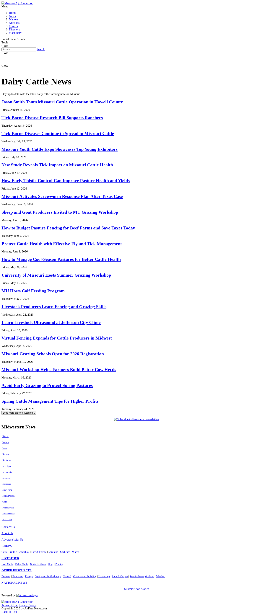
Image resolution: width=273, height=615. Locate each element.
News (12, 16)
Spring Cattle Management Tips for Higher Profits (49, 401)
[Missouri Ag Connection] (17, 3)
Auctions (14, 22)
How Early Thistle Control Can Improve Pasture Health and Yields (65, 180)
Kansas (5, 454)
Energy (29, 576)
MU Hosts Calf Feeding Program (33, 290)
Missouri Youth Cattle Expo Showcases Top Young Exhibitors (59, 149)
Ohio (4, 501)
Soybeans (65, 552)
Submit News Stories (136, 588)
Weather (160, 576)
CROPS (6, 545)
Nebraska (6, 484)
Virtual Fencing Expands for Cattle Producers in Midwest (56, 338)
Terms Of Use (9, 605)
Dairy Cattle (21, 564)
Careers (13, 26)
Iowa (4, 448)
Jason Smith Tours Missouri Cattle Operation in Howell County (62, 101)
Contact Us (8, 526)
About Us (7, 533)
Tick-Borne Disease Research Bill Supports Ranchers (52, 117)
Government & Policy (84, 576)
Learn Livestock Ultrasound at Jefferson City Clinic (51, 322)
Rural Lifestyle (120, 576)
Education (17, 576)
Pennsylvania (8, 507)
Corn (4, 552)
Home (12, 12)
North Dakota (8, 496)
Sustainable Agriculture (142, 576)
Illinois (5, 436)
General (67, 576)
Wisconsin (7, 519)
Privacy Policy (27, 605)
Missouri (6, 478)
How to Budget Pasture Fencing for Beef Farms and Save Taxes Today (68, 228)
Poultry (59, 564)
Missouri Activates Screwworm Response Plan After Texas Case (62, 196)
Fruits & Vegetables (19, 552)
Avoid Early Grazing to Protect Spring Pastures (47, 385)
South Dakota (8, 513)
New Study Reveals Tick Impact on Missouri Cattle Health (57, 164)
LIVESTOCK (10, 558)
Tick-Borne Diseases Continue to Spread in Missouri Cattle (57, 133)
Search (41, 49)
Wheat (75, 552)
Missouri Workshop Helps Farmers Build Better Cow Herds (58, 369)
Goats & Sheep (38, 564)
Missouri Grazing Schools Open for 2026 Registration (52, 353)
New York (7, 490)
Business (5, 576)
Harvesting (104, 576)
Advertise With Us (12, 539)
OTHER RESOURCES (16, 570)
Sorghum (53, 552)
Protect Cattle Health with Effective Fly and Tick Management (61, 243)
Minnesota (7, 472)
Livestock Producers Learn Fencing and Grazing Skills (53, 306)
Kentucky (6, 460)
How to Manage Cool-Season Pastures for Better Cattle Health (61, 259)
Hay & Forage (38, 552)
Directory (14, 29)
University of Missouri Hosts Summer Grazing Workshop (56, 275)
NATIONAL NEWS (14, 582)
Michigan (6, 466)
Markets (13, 19)
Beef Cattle (7, 564)
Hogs (50, 564)
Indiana (5, 442)
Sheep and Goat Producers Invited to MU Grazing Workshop (59, 212)
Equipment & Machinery (48, 576)
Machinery (15, 32)
